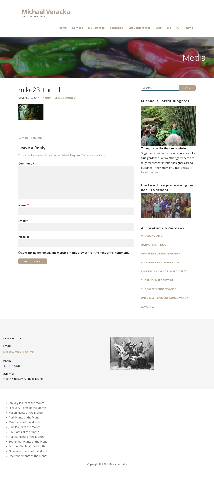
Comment (26, 163)
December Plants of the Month (28, 456)
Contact (77, 28)
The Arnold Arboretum (157, 280)
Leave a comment (66, 97)
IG (177, 28)
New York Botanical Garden (160, 253)
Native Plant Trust (154, 244)
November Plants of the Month (28, 451)
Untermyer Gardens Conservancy (164, 297)
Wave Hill (147, 306)
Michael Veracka (46, 11)
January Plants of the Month (26, 403)
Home (63, 28)
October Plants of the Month (27, 446)
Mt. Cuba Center (152, 235)
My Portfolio (96, 28)
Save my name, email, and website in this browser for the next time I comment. (75, 252)
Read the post (150, 172)
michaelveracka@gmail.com (18, 351)
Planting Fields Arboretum (160, 262)
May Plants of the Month (24, 422)
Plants (189, 28)
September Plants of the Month (28, 441)
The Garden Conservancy (158, 289)
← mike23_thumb (30, 138)
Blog (159, 28)
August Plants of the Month (26, 437)
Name (23, 205)
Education (116, 28)
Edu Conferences (139, 28)
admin (47, 97)
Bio (169, 28)
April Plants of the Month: (25, 417)
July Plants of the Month (24, 432)
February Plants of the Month (27, 408)
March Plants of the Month (26, 412)
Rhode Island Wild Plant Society (164, 271)
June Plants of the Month (24, 427)
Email (23, 221)
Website (23, 237)
